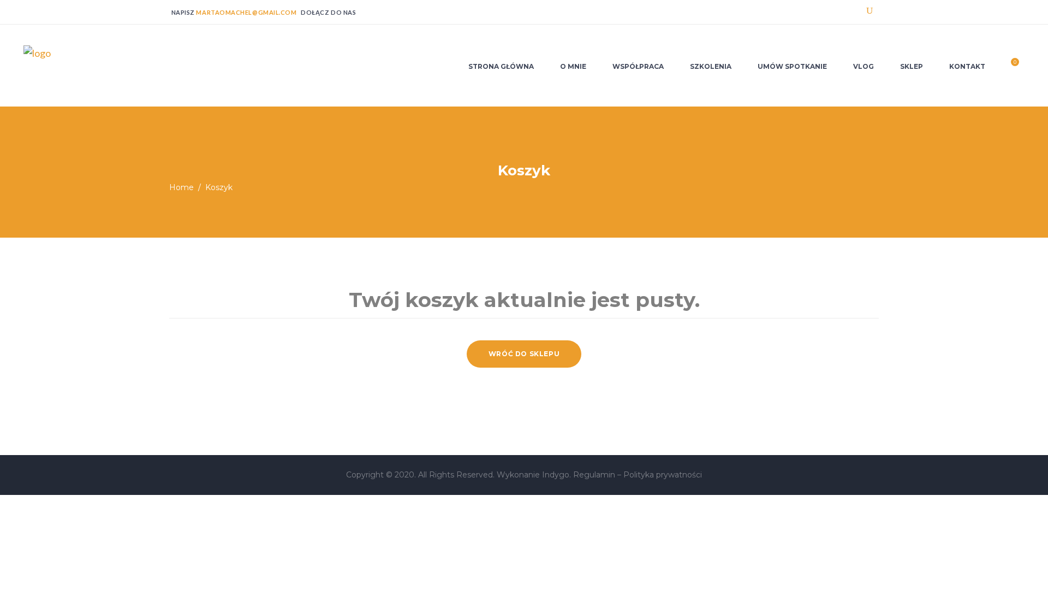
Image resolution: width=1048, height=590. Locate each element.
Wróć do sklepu (524, 354)
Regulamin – (598, 475)
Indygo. (557, 475)
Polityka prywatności (662, 475)
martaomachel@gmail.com (246, 12)
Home (181, 187)
